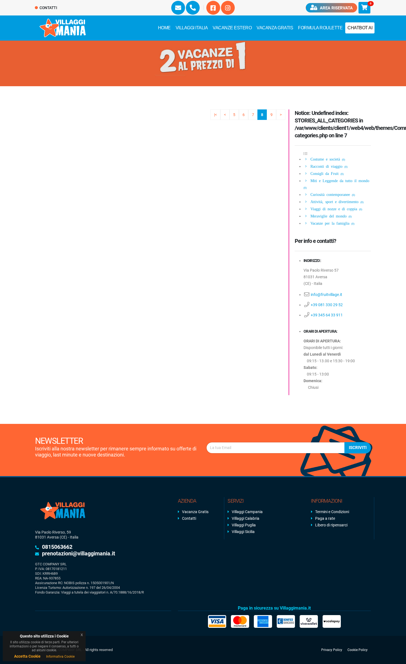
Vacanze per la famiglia (331, 223)
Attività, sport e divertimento (336, 201)
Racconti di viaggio (328, 166)
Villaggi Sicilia (243, 531)
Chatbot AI (359, 27)
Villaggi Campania (247, 512)
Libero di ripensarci (331, 525)
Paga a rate (325, 518)
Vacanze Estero (232, 27)
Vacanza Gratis (275, 27)
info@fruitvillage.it (326, 294)
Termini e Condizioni (332, 512)
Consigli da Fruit (326, 173)
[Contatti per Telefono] (193, 8)
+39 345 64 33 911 (327, 315)
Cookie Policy (357, 650)
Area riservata (336, 8)
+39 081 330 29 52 (327, 305)
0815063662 (57, 547)
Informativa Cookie (60, 656)
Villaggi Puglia (244, 525)
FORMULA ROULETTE (320, 27)
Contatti (48, 8)
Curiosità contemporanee (332, 194)
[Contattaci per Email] (178, 8)
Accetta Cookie (27, 656)
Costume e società (327, 159)
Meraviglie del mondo (330, 216)
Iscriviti (358, 447)
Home (164, 27)
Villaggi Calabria (245, 518)
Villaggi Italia (192, 27)
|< (215, 114)
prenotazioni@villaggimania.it (78, 553)
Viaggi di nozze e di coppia (335, 209)
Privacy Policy (331, 650)
